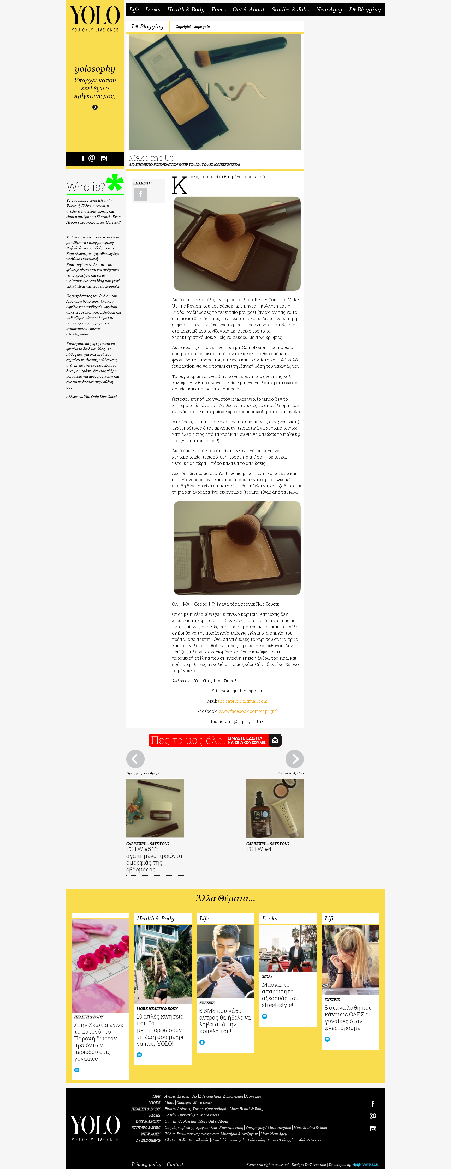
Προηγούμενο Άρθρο (143, 773)
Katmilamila (199, 1140)
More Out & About (213, 1121)
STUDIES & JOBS (146, 1127)
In (174, 1121)
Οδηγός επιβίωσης (179, 1127)
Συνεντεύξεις (188, 1115)
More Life (253, 1096)
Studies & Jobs (290, 9)
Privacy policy (146, 1164)
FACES (154, 1115)
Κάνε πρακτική (231, 1127)
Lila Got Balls (176, 1140)
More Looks (202, 1102)
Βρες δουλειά (206, 1127)
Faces (218, 9)
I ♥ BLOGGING (148, 1140)
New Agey (329, 9)
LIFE (156, 1096)
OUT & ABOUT (148, 1121)
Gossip (170, 1115)
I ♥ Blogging (365, 9)
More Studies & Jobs (310, 1127)
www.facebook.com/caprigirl (248, 711)
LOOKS (154, 1102)
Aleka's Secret (310, 1140)
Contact (175, 1164)
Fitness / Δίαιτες (178, 1108)
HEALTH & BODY (145, 1109)
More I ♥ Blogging (282, 1140)
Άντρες (170, 1096)
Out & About (249, 9)
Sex (194, 1096)
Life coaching (210, 1096)
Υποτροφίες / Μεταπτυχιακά (268, 1127)
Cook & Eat (187, 1121)
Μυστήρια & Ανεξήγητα (239, 1133)
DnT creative (315, 1164)
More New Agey (273, 1133)
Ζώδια (170, 1133)
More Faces (209, 1115)
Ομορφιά (183, 1102)
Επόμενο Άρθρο (291, 773)
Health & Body (186, 9)
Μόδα (169, 1102)
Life (134, 9)
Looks (152, 9)
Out (168, 1121)
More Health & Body (246, 1108)
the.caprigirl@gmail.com (243, 701)
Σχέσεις (183, 1096)
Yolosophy (256, 1140)
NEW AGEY (150, 1134)
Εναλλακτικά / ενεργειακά (198, 1133)
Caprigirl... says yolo (193, 26)
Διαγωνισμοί (233, 1096)
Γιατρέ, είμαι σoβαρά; (210, 1108)
